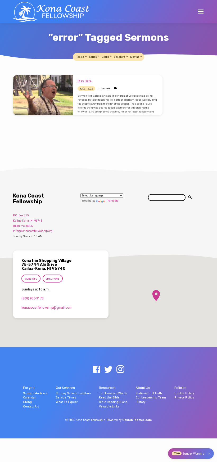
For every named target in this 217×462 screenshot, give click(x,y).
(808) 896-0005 (23, 226)
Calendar (29, 397)
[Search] (190, 197)
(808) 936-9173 (32, 298)
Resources (107, 388)
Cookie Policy (184, 393)
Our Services (65, 388)
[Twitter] (108, 369)
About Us (142, 388)
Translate (112, 201)
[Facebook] (96, 369)
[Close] (209, 453)
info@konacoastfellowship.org (32, 231)
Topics (80, 56)
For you (28, 388)
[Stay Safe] (43, 95)
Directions (52, 278)
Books (106, 56)
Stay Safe (85, 81)
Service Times (66, 397)
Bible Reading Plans (113, 402)
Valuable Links (109, 406)
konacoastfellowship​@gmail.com (46, 308)
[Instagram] (120, 369)
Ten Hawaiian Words (113, 393)
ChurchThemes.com (137, 420)
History (140, 402)
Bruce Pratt (104, 88)
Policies (180, 388)
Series (93, 56)
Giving (27, 402)
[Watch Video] (115, 88)
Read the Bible (109, 397)
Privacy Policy (184, 397)
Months (135, 56)
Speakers (120, 56)
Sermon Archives (35, 393)
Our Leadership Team (150, 397)
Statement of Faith (148, 393)
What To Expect (67, 402)
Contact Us (31, 406)
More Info (31, 278)
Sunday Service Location (73, 393)
